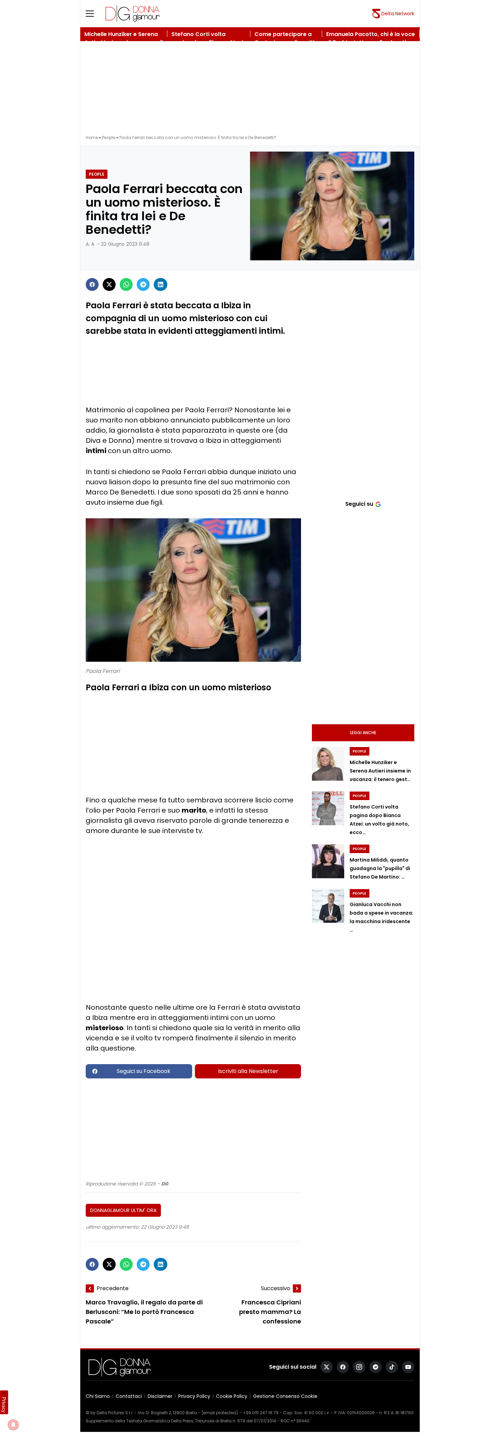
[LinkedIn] (160, 284)
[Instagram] (359, 1367)
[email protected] (219, 1413)
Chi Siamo (98, 1396)
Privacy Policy (194, 1396)
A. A (90, 244)
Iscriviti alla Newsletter (248, 1071)
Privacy (4, 1405)
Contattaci (129, 1396)
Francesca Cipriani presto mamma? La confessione (270, 1312)
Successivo (275, 1288)
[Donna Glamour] (132, 13)
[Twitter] (109, 284)
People (108, 137)
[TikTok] (392, 1367)
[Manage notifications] (13, 1424)
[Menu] (94, 14)
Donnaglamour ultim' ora (123, 1210)
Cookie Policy (231, 1396)
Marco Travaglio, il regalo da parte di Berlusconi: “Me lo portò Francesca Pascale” (144, 1312)
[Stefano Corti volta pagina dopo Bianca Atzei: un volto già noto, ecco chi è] (328, 808)
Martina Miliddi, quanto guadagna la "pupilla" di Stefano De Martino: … (380, 868)
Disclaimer (160, 1396)
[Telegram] (143, 284)
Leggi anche (363, 732)
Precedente (113, 1288)
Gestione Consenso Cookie (285, 1396)
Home (92, 137)
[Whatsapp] (126, 284)
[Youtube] (408, 1367)
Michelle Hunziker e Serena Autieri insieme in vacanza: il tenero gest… (380, 771)
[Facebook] (92, 284)
